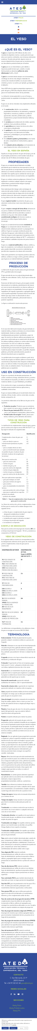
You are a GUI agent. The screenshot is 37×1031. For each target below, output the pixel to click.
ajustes (14, 1025)
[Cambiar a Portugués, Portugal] (18, 29)
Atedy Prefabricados (17, 1008)
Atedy (18, 18)
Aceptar (5, 1028)
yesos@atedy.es (27, 983)
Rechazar (13, 1028)
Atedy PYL (17, 1010)
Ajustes (21, 1028)
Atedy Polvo (16, 1005)
